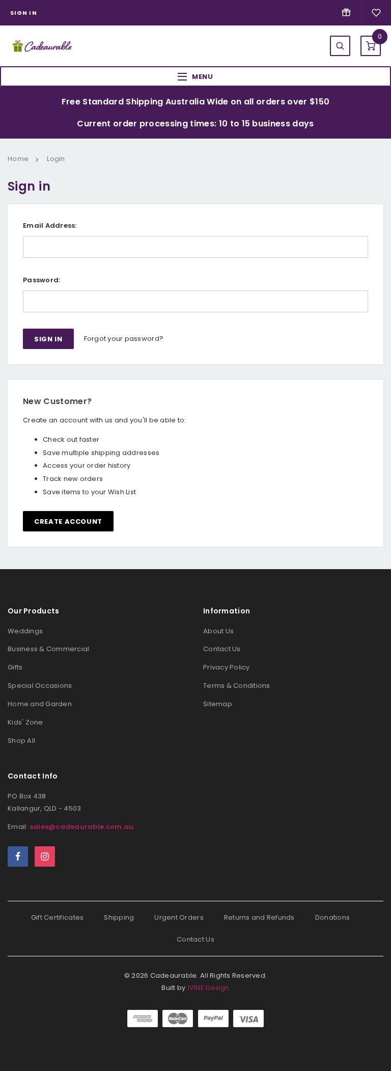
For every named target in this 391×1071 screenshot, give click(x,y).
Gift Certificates (57, 917)
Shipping (119, 917)
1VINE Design (208, 988)
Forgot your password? (123, 338)
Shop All (21, 740)
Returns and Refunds (259, 917)
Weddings (25, 631)
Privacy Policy (226, 667)
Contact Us (222, 649)
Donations (332, 917)
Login (56, 159)
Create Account (68, 521)
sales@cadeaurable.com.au (81, 827)
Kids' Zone (25, 722)
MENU (202, 77)
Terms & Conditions (236, 685)
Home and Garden (40, 704)
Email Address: (50, 225)
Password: (41, 280)
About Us (218, 631)
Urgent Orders (178, 917)
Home (18, 159)
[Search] (340, 46)
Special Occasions (40, 685)
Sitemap (217, 704)
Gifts (15, 667)
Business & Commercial (48, 649)
